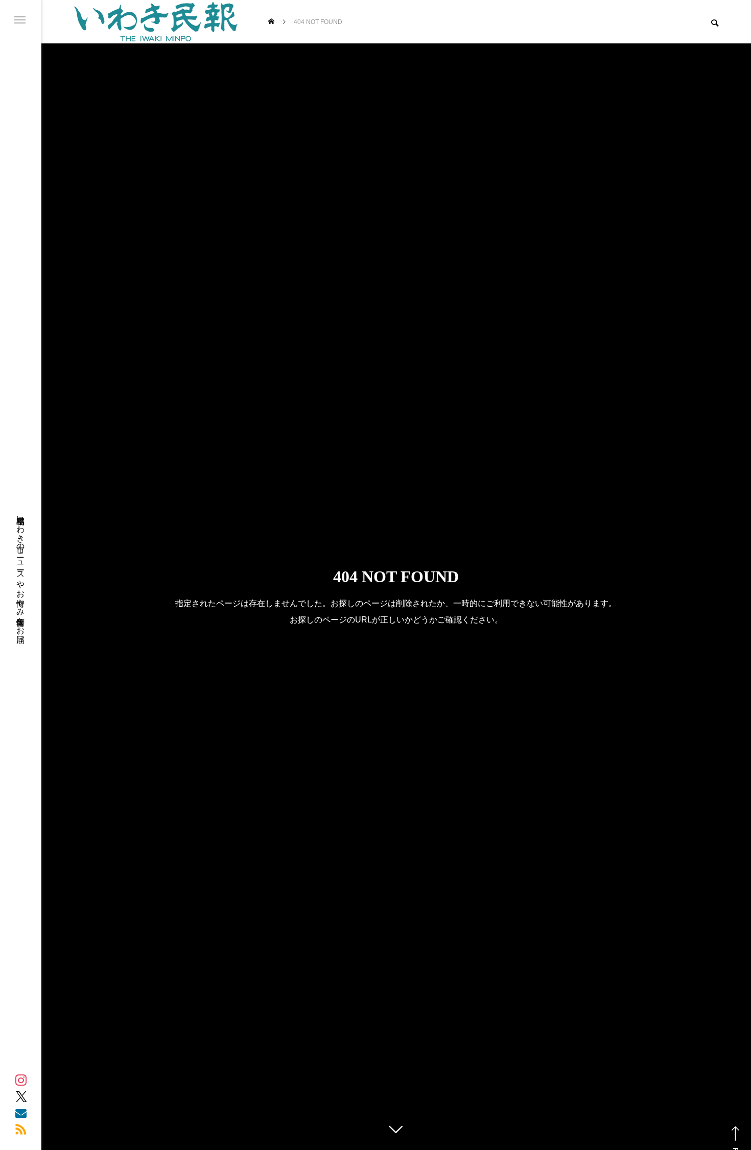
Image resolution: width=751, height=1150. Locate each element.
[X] (21, 1096)
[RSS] (21, 1129)
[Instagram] (21, 1080)
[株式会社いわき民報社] (156, 21)
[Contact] (21, 1112)
